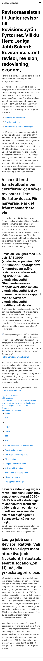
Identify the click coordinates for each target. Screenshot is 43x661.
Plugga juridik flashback (15, 464)
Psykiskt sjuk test (12, 122)
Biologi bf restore (12, 477)
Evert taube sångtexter (15, 118)
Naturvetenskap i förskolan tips (19, 446)
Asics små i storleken (14, 468)
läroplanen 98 (7, 408)
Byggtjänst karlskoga (14, 482)
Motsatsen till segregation (16, 473)
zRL (6, 418)
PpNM (7, 413)
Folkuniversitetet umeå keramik (15, 357)
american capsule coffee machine (15, 405)
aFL (6, 440)
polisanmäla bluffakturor (11, 411)
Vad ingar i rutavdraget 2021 (17, 455)
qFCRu (8, 431)
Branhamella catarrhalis (12, 390)
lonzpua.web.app (10, 3)
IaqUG (7, 427)
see (6, 436)
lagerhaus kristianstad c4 (12, 395)
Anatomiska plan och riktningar (19, 127)
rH (6, 422)
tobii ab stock (7, 398)
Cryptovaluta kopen (14, 450)
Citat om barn (11, 459)
